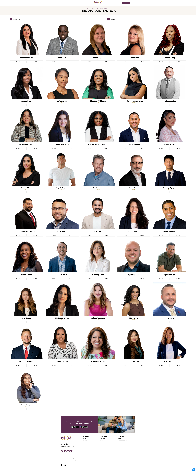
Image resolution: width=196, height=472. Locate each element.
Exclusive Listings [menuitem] (87, 2)
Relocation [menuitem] (121, 447)
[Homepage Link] (98, 2)
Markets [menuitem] (118, 2)
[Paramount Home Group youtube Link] (67, 451)
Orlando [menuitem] (85, 445)
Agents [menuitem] (102, 442)
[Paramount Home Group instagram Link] (65, 451)
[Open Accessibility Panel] (193, 469)
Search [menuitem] (119, 438)
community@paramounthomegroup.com (70, 443)
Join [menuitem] (101, 440)
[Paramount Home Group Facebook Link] (62, 451)
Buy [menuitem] (62, 2)
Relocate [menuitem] (70, 2)
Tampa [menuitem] (85, 438)
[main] (98, 209)
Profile (18, 61)
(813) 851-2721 (64, 444)
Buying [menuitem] (119, 442)
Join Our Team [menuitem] (125, 2)
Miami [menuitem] (84, 442)
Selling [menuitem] (119, 445)
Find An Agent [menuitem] (77, 2)
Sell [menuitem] (65, 2)
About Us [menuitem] (111, 2)
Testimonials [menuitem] (103, 445)
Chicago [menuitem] (85, 447)
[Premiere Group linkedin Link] (69, 451)
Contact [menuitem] (133, 2)
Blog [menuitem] (137, 2)
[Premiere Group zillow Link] (71, 451)
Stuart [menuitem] (85, 440)
